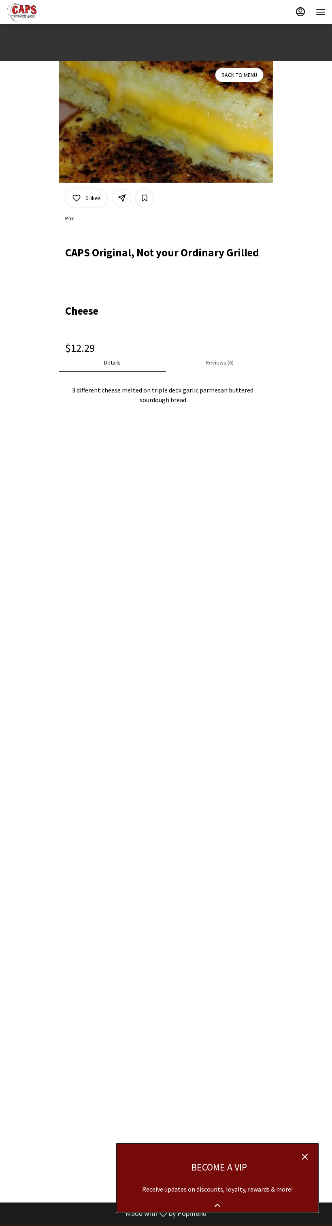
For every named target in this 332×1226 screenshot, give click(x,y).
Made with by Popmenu (106, 1214)
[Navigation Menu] (321, 12)
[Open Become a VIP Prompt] (217, 1205)
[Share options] (122, 198)
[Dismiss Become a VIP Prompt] (305, 1156)
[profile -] (300, 12)
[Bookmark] (144, 198)
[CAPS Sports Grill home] (42, 12)
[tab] (112, 362)
